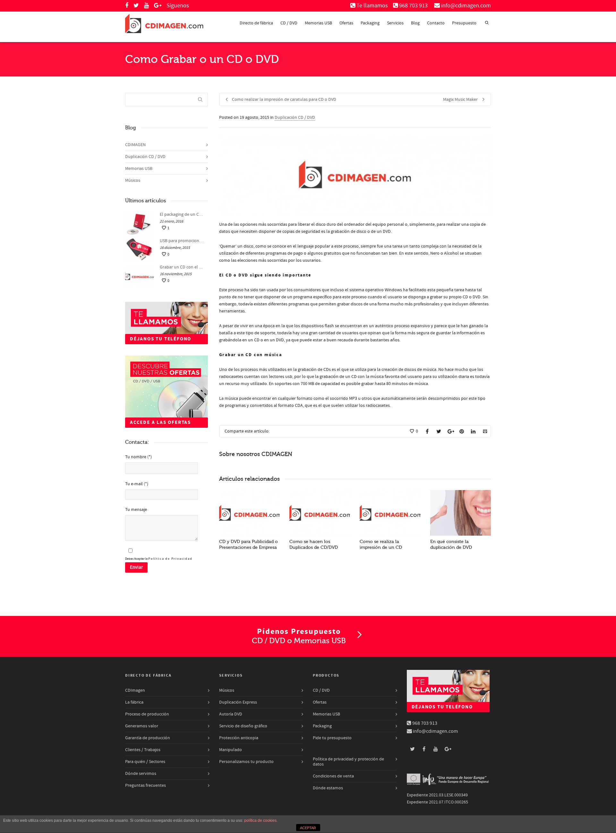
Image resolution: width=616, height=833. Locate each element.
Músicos (132, 180)
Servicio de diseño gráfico (243, 726)
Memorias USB (318, 23)
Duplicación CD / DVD (295, 117)
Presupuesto (464, 23)
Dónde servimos (140, 773)
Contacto (436, 23)
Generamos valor (141, 726)
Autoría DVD (230, 714)
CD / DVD (288, 23)
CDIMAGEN (135, 145)
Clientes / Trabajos (142, 750)
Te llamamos (372, 5)
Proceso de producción (147, 714)
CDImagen (135, 690)
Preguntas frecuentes (145, 785)
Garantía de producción (147, 738)
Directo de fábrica (256, 23)
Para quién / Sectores (145, 762)
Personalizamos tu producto (246, 762)
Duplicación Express (238, 702)
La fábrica (134, 702)
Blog (415, 23)
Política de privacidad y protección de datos (348, 761)
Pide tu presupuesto (332, 738)
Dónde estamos (328, 788)
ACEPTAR (308, 828)
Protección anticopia (238, 738)
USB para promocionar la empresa (182, 240)
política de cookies (260, 820)
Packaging (370, 23)
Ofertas (346, 23)
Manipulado (230, 750)
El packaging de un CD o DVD (182, 214)
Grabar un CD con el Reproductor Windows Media (182, 267)
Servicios (395, 23)
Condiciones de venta (333, 776)
